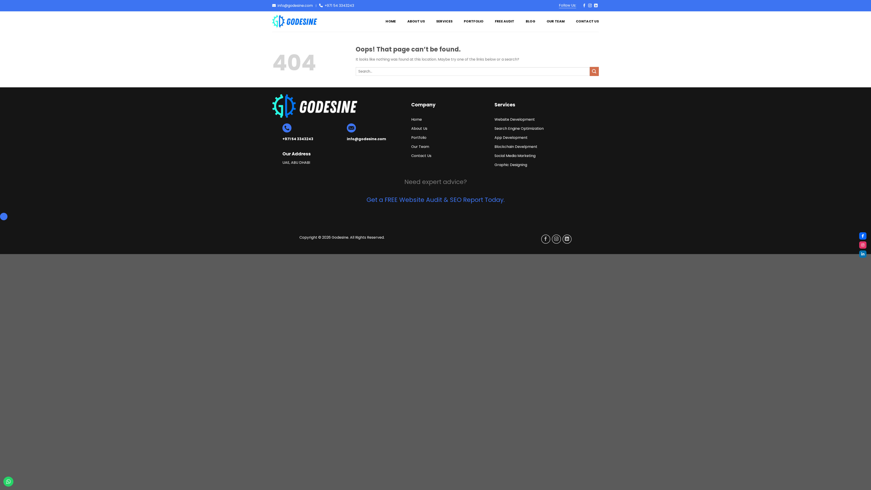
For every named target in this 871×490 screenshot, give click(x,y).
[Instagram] (862, 245)
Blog (530, 21)
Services (444, 21)
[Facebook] (862, 236)
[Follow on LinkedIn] (596, 6)
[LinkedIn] (862, 254)
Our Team (556, 21)
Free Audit (504, 21)
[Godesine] (295, 21)
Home (391, 21)
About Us (416, 21)
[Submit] (594, 71)
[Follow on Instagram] (590, 6)
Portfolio (474, 21)
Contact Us (587, 21)
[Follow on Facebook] (584, 6)
